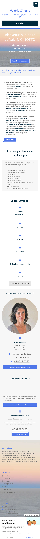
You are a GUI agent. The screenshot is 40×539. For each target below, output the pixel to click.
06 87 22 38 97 (21, 361)
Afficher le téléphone (11, 514)
